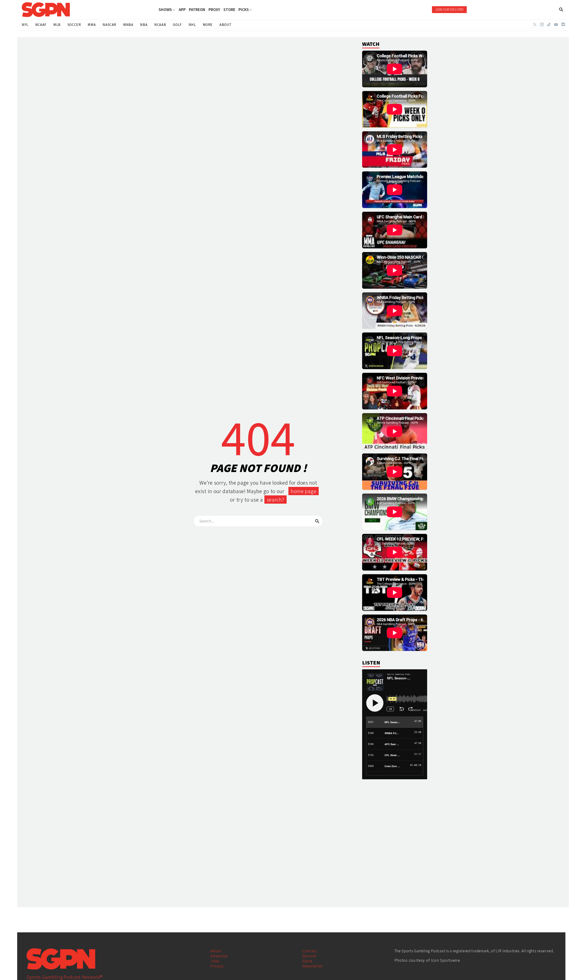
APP (182, 9)
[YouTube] (556, 24)
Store (307, 961)
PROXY (214, 9)
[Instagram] (542, 24)
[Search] (317, 521)
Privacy (216, 966)
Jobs (215, 961)
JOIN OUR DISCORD (449, 9)
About (216, 950)
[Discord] (563, 24)
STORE (229, 9)
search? (275, 499)
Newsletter (312, 966)
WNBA (128, 24)
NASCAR (109, 24)
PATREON (197, 9)
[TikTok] (549, 24)
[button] (561, 9)
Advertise (219, 955)
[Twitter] (535, 24)
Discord (309, 955)
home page (303, 491)
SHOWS (165, 9)
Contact (309, 950)
